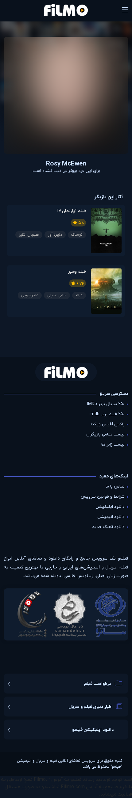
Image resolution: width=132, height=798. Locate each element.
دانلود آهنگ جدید (108, 527)
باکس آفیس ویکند (107, 424)
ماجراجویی (29, 295)
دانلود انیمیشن (111, 517)
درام (79, 295)
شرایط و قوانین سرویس (103, 497)
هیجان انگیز (29, 234)
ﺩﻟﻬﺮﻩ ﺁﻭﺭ (55, 234)
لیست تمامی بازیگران (105, 434)
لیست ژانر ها (113, 444)
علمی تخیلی (57, 295)
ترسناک (77, 234)
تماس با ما (115, 486)
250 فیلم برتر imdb (107, 414)
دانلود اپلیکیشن (110, 507)
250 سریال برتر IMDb (106, 404)
